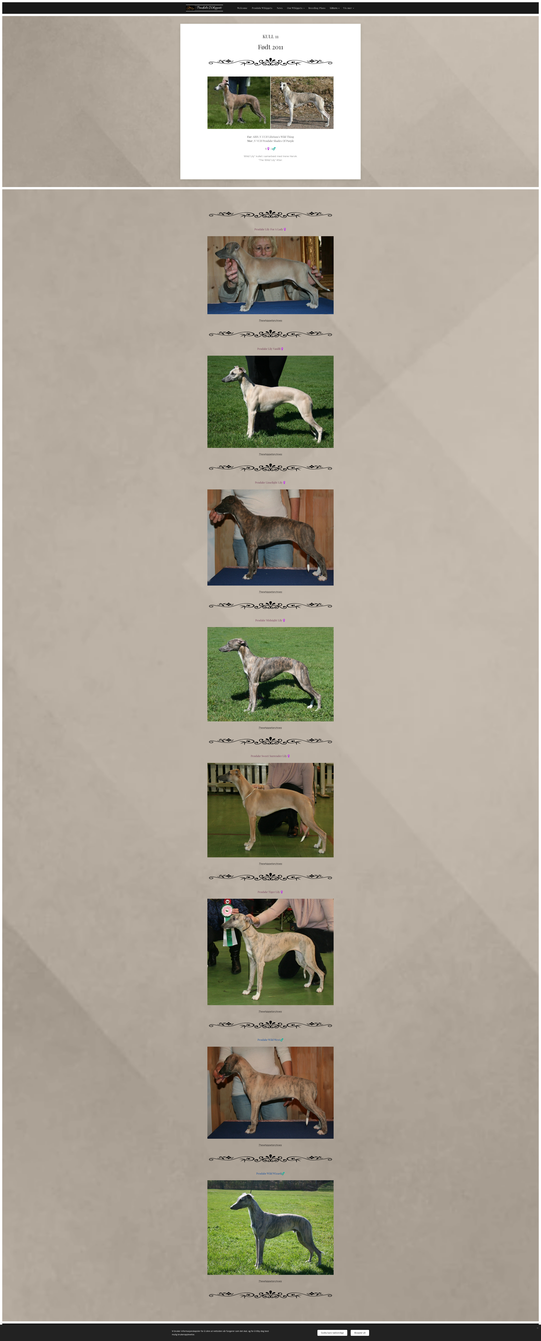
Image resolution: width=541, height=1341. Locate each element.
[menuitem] (243, 8)
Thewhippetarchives (270, 320)
